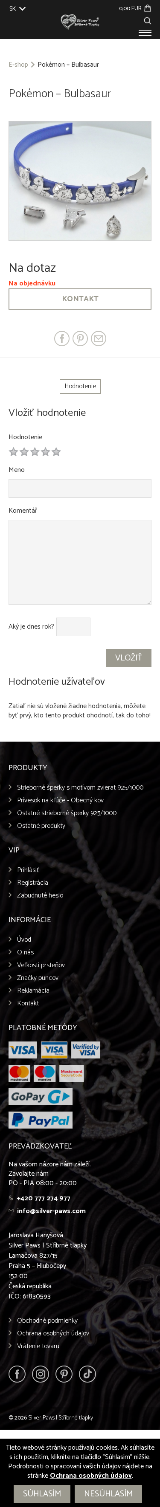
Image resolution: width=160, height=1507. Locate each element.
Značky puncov (37, 978)
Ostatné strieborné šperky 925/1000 (66, 813)
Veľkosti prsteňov (41, 965)
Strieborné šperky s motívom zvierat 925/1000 (80, 787)
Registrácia (32, 883)
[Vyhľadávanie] (147, 20)
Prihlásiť (28, 870)
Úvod (24, 939)
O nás (25, 952)
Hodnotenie (25, 437)
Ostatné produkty (41, 826)
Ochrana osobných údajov (53, 1333)
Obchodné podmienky (47, 1320)
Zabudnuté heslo (40, 895)
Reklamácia (33, 990)
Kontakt (80, 299)
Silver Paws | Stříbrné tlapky (60, 1418)
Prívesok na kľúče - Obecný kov (60, 800)
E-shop (18, 65)
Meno (17, 470)
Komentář (23, 510)
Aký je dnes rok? (31, 627)
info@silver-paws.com (51, 1211)
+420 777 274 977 (43, 1198)
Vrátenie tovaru (38, 1346)
